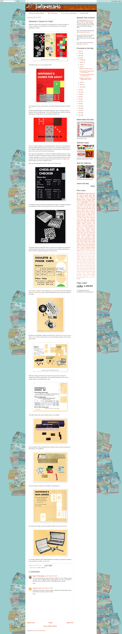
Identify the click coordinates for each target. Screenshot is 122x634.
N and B (87, 198)
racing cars (86, 219)
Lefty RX (84, 216)
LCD (87, 259)
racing (78, 226)
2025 (80, 53)
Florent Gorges (86, 220)
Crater (78, 232)
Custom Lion (80, 220)
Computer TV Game (90, 231)
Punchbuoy (87, 265)
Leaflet (39, 567)
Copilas (88, 213)
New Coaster (89, 262)
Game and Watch (89, 204)
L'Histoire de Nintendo (81, 259)
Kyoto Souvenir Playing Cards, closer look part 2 (86, 71)
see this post (46, 561)
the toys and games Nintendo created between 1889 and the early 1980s (85, 22)
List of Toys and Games (69, 13)
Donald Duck (92, 251)
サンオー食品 (85, 228)
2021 (80, 92)
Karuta (93, 205)
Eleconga (79, 214)
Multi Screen (80, 241)
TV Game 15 (92, 216)
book (90, 207)
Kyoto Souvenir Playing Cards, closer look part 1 (86, 75)
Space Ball (89, 244)
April (81, 82)
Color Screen (86, 251)
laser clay (88, 275)
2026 (80, 51)
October (82, 60)
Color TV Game (80, 201)
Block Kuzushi (92, 228)
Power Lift (82, 265)
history (78, 275)
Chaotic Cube (82, 213)
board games (81, 204)
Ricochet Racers (80, 266)
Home (51, 623)
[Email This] (45, 565)
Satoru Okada (86, 266)
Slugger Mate (80, 244)
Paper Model (84, 222)
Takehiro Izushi (80, 271)
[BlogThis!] (46, 565)
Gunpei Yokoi (82, 195)
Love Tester (85, 207)
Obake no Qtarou (83, 263)
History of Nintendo (87, 214)
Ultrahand (88, 272)
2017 (80, 101)
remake (78, 250)
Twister (84, 217)
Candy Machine (92, 250)
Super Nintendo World (84, 269)
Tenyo (86, 245)
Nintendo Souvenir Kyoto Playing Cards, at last (85, 79)
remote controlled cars (89, 226)
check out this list (83, 44)
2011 (80, 115)
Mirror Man (92, 239)
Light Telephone (88, 238)
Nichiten (79, 222)
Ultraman (83, 210)
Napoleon (84, 262)
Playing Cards (88, 193)
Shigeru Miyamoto (86, 223)
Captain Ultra (79, 251)
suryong (35, 588)
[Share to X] (48, 565)
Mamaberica (87, 239)
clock (88, 225)
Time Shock (90, 271)
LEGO (82, 238)
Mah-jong (82, 239)
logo (87, 210)
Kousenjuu (83, 208)
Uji (77, 272)
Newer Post (31, 623)
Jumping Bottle (91, 235)
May (81, 66)
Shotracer (82, 268)
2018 (80, 99)
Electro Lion (85, 253)
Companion (92, 219)
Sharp (87, 216)
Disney (86, 201)
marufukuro (82, 248)
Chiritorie (93, 229)
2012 (80, 112)
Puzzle (81, 205)
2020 (80, 94)
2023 (80, 58)
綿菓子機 (78, 278)
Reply (34, 583)
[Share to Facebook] (50, 565)
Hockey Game (89, 254)
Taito (94, 269)
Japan (89, 256)
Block (86, 196)
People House (87, 241)
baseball (85, 225)
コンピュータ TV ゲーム (90, 277)
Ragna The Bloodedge (38, 576)
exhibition (88, 247)
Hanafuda (93, 220)
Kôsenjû (79, 238)
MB (89, 201)
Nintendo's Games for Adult (86, 68)
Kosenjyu (83, 257)
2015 (80, 106)
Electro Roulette (92, 253)
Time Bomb (85, 271)
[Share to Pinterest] (51, 565)
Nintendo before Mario (36, 13)
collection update (86, 274)
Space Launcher (87, 268)
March (81, 84)
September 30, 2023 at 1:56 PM (45, 588)
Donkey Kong (79, 253)
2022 (80, 89)
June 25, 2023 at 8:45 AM (51, 576)
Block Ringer (80, 229)
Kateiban (93, 256)
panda (93, 248)
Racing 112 (90, 222)
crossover (93, 274)
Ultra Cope (89, 217)
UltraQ (81, 219)
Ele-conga (92, 213)
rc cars (82, 226)
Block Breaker (85, 211)
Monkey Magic (89, 260)
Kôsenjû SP (79, 207)
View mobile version (50, 626)
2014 (80, 108)
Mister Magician (83, 260)
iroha (81, 275)
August (81, 62)
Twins (94, 271)
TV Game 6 (80, 217)
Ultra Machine (87, 205)
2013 (80, 110)
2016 (80, 103)
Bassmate (79, 211)
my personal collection (84, 32)
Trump (82, 202)
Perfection (90, 263)
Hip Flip (84, 254)
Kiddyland (79, 257)
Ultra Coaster (82, 272)
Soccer (84, 244)
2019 (80, 96)
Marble (90, 259)
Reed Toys (92, 265)
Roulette (79, 223)
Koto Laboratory (88, 257)
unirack (83, 277)
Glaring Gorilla (79, 254)
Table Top (91, 269)
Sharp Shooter (84, 242)
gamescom (92, 225)
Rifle (94, 222)
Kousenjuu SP (89, 208)
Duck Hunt (83, 232)
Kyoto (94, 257)
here (40, 157)
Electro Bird (92, 232)
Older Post (69, 623)
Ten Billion (64, 159)
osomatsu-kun (88, 248)
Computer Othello (81, 231)
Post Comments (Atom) (39, 630)
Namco (80, 262)
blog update (89, 195)
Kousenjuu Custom (90, 236)
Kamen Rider (80, 236)
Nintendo (43, 567)
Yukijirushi (93, 272)
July (81, 64)
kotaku (84, 275)
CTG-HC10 (86, 250)
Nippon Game (38, 292)
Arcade (83, 199)
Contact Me (84, 13)
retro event (79, 228)
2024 (80, 55)
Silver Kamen (92, 242)
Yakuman (83, 247)
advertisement (79, 274)
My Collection (53, 13)
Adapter (82, 250)
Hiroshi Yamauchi (81, 235)
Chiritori (87, 229)
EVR (87, 232)
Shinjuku (90, 266)
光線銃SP (92, 210)
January (82, 87)
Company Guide (91, 199)
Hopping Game (84, 256)
